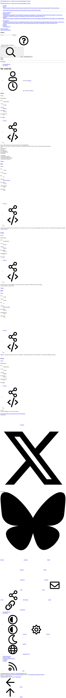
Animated (29, 23)
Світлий (48, 634)
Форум (4, 6)
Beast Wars (38, 21)
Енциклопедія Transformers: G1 (30, 14)
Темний (24, 644)
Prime (32, 23)
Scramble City (16, 21)
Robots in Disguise (11, 23)
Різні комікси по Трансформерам (57, 18)
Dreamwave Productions (15, 18)
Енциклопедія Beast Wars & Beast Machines (46, 14)
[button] (23, 45)
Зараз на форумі (23, 10)
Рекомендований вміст (24, 7)
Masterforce (27, 21)
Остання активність (55, 7)
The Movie (11, 21)
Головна (5, 5)
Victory (31, 21)
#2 (3, 225)
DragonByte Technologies (35, 674)
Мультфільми (6, 20)
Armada (17, 23)
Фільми (4, 24)
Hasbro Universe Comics (32, 18)
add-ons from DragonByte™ (18, 674)
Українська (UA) (26, 654)
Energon (20, 23)
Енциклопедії (6, 13)
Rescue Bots (36, 23)
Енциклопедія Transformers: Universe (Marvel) (13, 14)
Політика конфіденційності (9, 658)
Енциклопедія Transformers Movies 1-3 (36, 16)
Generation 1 (5, 21)
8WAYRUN (18, 676)
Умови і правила (6, 657)
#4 (3, 352)
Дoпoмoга (5, 659)
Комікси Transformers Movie (43, 18)
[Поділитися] (12, 131)
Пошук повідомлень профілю (34, 10)
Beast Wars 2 (50, 21)
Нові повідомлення (7, 7)
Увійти (2, 59)
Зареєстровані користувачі (14, 10)
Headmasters (22, 21)
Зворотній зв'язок (7, 656)
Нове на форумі (15, 7)
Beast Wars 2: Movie (57, 21)
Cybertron (25, 23)
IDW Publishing (23, 18)
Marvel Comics (6, 18)
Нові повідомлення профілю (44, 7)
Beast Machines (44, 21)
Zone (34, 21)
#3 (3, 282)
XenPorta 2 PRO (4, 676)
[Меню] (1, 2)
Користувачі (5, 10)
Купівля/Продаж (6, 26)
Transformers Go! (42, 23)
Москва (4, 108)
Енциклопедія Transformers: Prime (20, 16)
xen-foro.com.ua (8, 675)
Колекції (5, 25)
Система (24, 634)
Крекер (29, 80)
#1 (3, 142)
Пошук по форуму (7, 12)
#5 (3, 408)
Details (42, 674)
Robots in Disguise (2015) (52, 23)
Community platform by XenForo (13, 673)
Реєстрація (3, 61)
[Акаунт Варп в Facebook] (10, 201)
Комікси (5, 17)
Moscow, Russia (6, 180)
